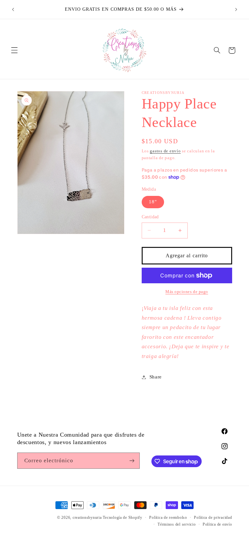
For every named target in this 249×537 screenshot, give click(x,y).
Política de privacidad (213, 517)
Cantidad (150, 216)
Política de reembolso (168, 517)
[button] (14, 50)
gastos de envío (165, 151)
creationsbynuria (87, 517)
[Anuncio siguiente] (236, 9)
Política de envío (217, 524)
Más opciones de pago (186, 291)
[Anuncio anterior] (13, 9)
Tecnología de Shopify (122, 517)
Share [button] (155, 376)
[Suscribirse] (131, 460)
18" (153, 201)
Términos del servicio (177, 524)
